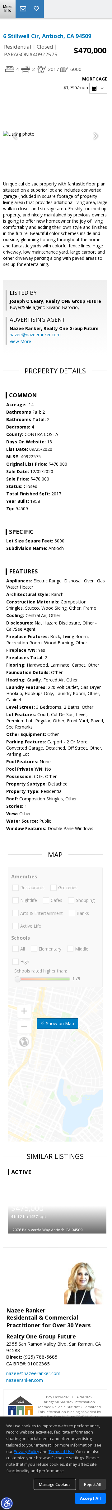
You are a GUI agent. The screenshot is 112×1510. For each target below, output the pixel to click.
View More (20, 341)
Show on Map (59, 1023)
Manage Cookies (55, 1484)
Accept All (90, 1498)
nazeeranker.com (24, 1380)
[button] (6, 1503)
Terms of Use (61, 1451)
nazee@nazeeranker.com (35, 334)
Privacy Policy (26, 1451)
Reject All (92, 1484)
